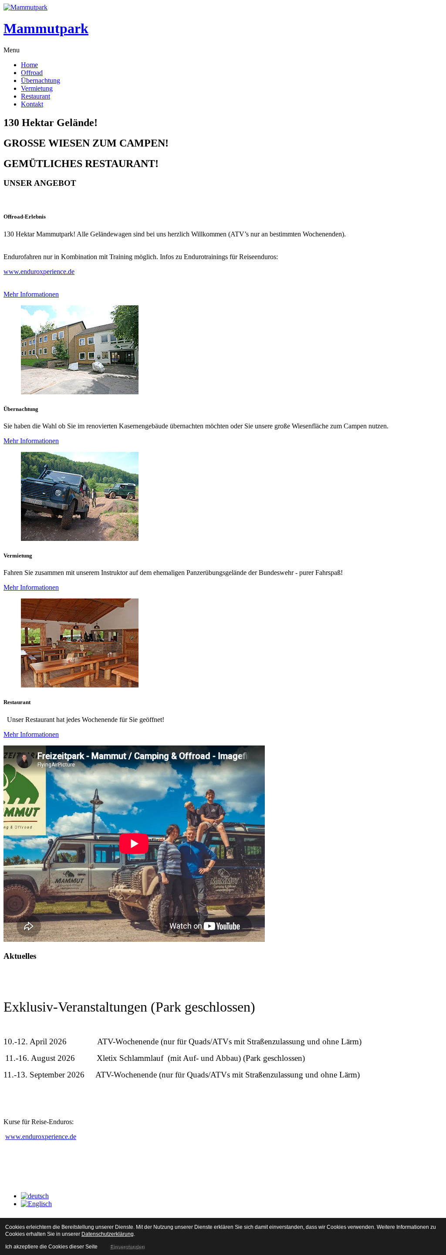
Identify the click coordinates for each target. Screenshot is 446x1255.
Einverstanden (127, 1247)
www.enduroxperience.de (38, 271)
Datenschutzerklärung (107, 1234)
